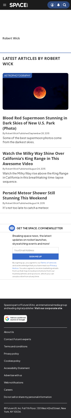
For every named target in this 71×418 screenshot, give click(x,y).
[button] (64, 5)
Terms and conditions (15, 346)
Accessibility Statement (17, 368)
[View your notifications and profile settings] (58, 5)
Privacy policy (11, 353)
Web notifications (13, 382)
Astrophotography (17, 75)
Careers (8, 389)
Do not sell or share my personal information (28, 396)
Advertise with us (13, 375)
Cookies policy (12, 360)
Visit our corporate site (48, 308)
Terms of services (48, 262)
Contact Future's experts (17, 339)
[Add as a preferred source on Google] (15, 318)
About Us (9, 331)
